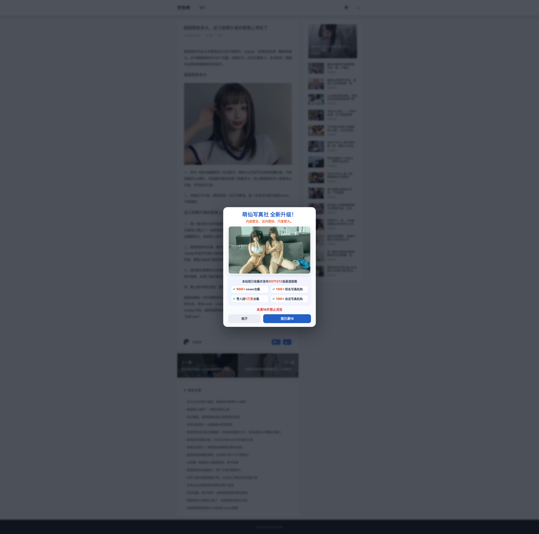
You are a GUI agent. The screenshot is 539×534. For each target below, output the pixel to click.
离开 (244, 319)
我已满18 (287, 319)
